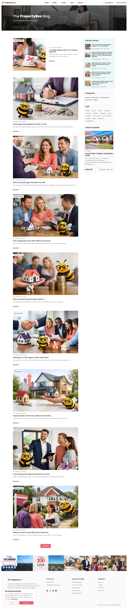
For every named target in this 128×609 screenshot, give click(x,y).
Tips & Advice (88, 100)
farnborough (89, 121)
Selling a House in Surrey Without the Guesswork (30, 532)
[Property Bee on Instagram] (50, 590)
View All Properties (77, 582)
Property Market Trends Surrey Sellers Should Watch (32, 416)
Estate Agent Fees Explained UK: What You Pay (30, 124)
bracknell (88, 113)
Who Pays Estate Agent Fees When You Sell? (29, 182)
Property (10, 2)
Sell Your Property (122, 2)
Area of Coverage (77, 585)
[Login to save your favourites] (111, 135)
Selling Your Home (77, 593)
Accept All (26, 603)
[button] (9, 563)
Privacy (100, 605)
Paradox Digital (117, 605)
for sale (94, 110)
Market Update (95, 97)
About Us (100, 582)
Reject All (11, 603)
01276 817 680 (50, 582)
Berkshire (100, 118)
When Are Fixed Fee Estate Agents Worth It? (29, 299)
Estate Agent (96, 116)
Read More (52, 61)
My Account (101, 590)
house (109, 113)
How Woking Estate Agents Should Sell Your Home (31, 474)
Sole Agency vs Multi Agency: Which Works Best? (31, 357)
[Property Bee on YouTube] (56, 590)
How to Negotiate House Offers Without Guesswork (32, 241)
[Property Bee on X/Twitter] (53, 590)
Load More (46, 546)
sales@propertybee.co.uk (53, 585)
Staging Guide (76, 587)
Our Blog (100, 585)
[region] (19, 597)
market (88, 110)
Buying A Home (76, 590)
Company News (104, 97)
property (95, 113)
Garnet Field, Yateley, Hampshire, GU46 (99, 155)
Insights (52, 47)
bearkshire (103, 113)
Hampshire (107, 110)
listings (88, 118)
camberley (88, 116)
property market (107, 116)
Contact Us (101, 587)
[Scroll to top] (125, 606)
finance (100, 110)
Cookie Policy (14, 599)
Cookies (104, 605)
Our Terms (109, 605)
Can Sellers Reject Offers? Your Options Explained (63, 51)
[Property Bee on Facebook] (47, 590)
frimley (94, 118)
